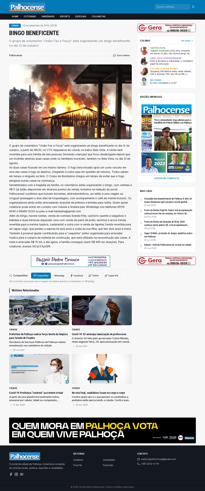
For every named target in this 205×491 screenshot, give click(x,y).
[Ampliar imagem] (70, 101)
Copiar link (113, 275)
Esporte (65, 16)
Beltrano (156, 80)
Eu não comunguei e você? (163, 83)
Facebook (78, 275)
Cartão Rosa (158, 48)
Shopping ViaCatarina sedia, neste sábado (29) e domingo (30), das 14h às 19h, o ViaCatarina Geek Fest (170, 73)
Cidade (15, 25)
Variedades (47, 16)
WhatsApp (59, 275)
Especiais (80, 16)
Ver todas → (187, 41)
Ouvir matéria (123, 55)
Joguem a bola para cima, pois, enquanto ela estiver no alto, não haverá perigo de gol (170, 52)
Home (15, 16)
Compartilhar (42, 275)
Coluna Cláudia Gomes (164, 68)
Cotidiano (30, 16)
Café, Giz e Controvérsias (165, 58)
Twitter (95, 275)
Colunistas (99, 16)
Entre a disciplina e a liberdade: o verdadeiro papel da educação (171, 62)
